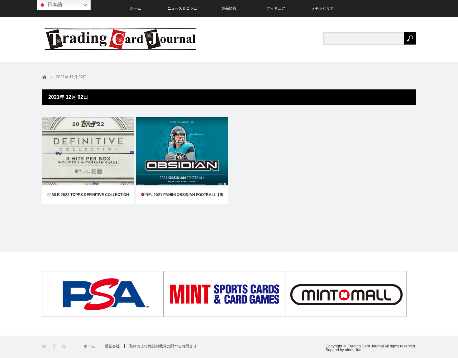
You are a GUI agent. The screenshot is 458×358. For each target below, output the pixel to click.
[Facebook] (54, 346)
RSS (64, 346)
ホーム (135, 8)
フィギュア (275, 8)
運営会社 (112, 346)
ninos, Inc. (353, 350)
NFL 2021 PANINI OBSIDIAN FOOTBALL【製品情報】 (184, 198)
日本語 (54, 4)
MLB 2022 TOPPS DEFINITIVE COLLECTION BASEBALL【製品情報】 (90, 198)
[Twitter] (44, 346)
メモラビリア (322, 8)
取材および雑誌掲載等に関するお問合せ (163, 346)
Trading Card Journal (366, 346)
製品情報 (229, 8)
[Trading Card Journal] (120, 39)
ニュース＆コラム (182, 8)
